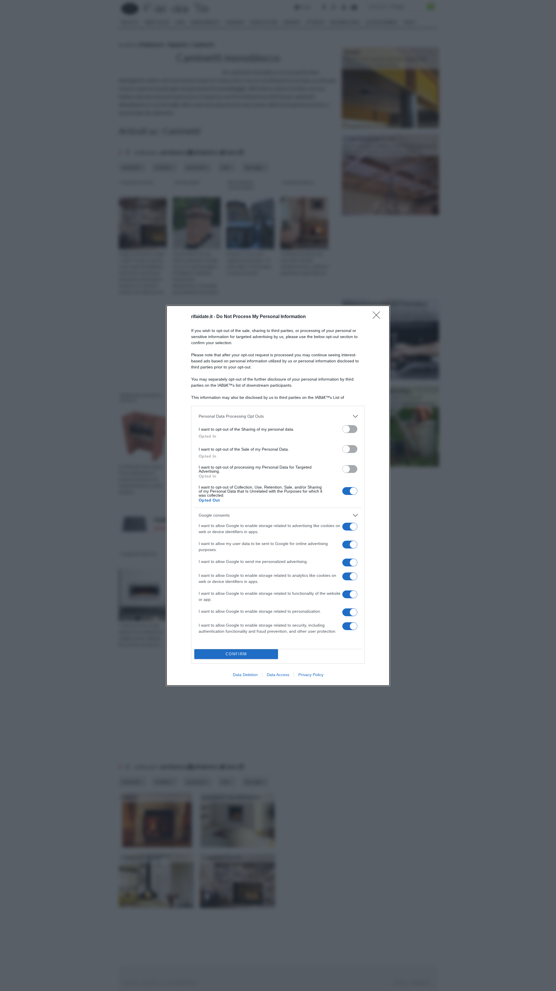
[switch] (349, 429)
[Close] (378, 316)
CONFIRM (236, 654)
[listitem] (278, 416)
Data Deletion (245, 674)
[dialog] (278, 496)
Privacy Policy (310, 674)
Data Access (278, 674)
